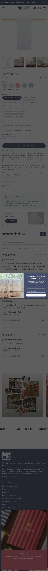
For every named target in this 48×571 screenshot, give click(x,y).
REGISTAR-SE (36, 295)
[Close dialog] (46, 274)
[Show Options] (45, 291)
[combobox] (35, 291)
